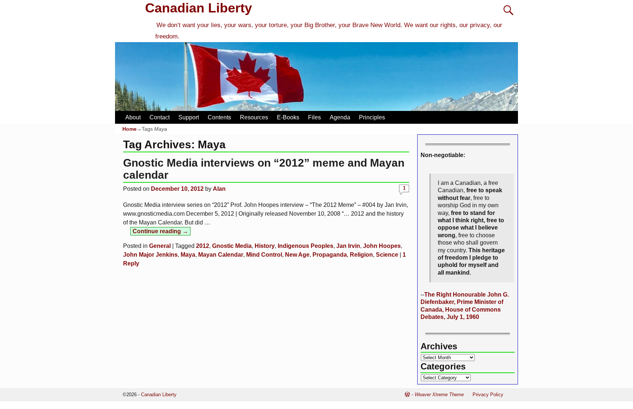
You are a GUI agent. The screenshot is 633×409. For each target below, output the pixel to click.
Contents (219, 117)
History (265, 246)
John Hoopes (382, 246)
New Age (297, 255)
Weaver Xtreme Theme (439, 394)
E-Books (288, 117)
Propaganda (329, 255)
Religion (361, 255)
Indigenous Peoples (305, 246)
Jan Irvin (348, 246)
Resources (254, 117)
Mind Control (264, 255)
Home (129, 129)
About (133, 117)
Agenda (340, 117)
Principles (372, 117)
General (160, 246)
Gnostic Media (232, 246)
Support (188, 117)
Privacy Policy (488, 394)
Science (387, 255)
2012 (202, 246)
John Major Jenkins (150, 255)
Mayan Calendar (220, 255)
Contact (159, 117)
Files (314, 117)
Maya (188, 255)
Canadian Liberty (198, 7)
